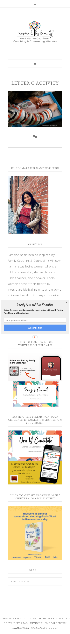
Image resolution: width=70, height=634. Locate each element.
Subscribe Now (35, 327)
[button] (35, 305)
